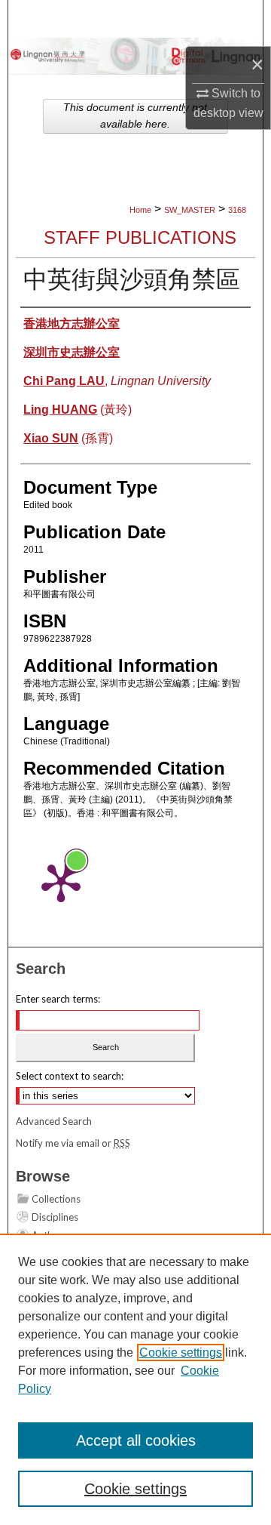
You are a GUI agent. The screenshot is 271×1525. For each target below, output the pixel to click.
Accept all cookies (136, 1440)
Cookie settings (180, 1352)
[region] (135, 1379)
